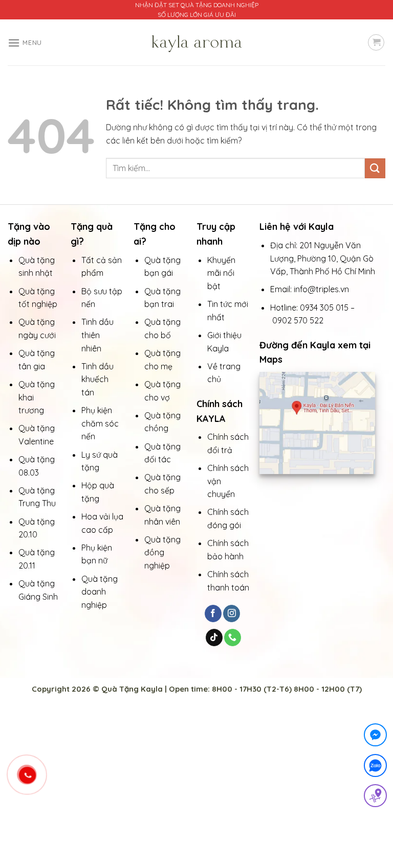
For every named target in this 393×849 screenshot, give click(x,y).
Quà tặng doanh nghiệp (99, 592)
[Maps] (375, 797)
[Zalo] (375, 767)
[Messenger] (375, 736)
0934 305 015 (324, 307)
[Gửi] (375, 168)
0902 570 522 (297, 320)
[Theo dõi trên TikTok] (214, 637)
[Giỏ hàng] (376, 42)
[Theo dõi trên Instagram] (231, 613)
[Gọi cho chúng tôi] (232, 637)
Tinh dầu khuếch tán (97, 379)
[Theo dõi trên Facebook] (213, 613)
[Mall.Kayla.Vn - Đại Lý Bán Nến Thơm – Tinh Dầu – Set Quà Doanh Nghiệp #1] (196, 42)
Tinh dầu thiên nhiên (97, 335)
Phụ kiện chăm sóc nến (100, 423)
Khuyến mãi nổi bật (221, 273)
